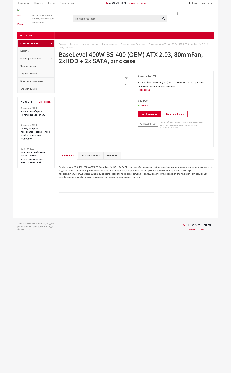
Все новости (45, 102)
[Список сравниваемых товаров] (176, 14)
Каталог (29, 35)
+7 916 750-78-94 (117, 3)
